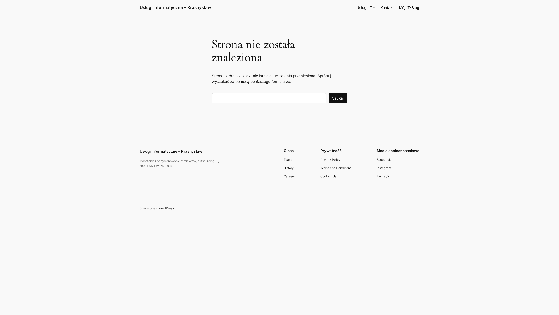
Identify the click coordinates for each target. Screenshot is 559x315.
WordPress (166, 208)
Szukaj (338, 98)
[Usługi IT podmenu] (374, 8)
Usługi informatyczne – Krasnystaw (175, 7)
